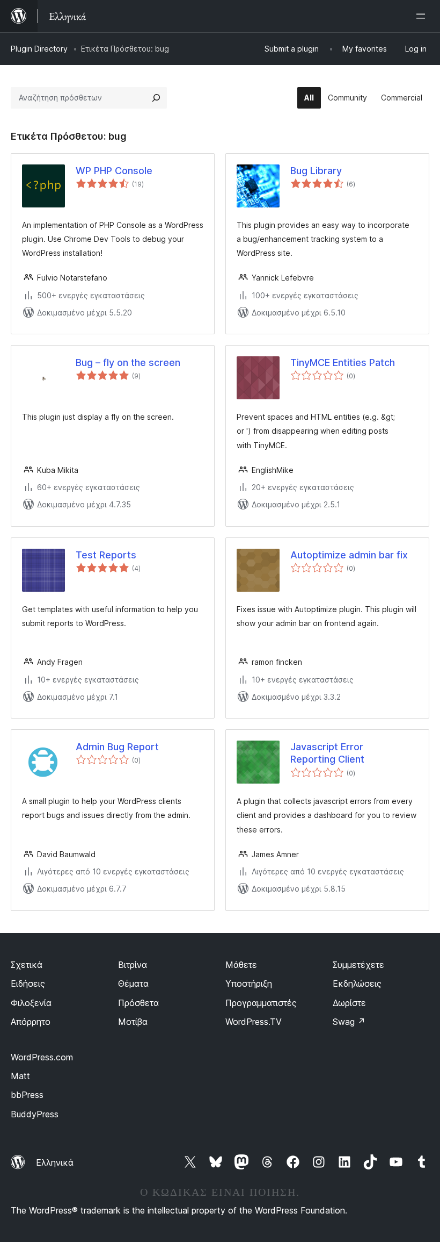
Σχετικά (26, 964)
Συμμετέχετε (358, 964)
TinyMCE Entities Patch (342, 362)
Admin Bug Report (117, 746)
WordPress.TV (253, 1021)
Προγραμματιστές (261, 1002)
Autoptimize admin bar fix (349, 555)
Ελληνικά (55, 1162)
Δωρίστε (349, 1002)
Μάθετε (241, 964)
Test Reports (106, 555)
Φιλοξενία (31, 1002)
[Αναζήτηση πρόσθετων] (156, 98)
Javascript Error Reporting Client (327, 753)
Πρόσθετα (138, 1002)
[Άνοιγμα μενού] (423, 16)
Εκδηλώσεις (357, 983)
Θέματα (133, 983)
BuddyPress (34, 1114)
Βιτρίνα (132, 964)
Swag (349, 1021)
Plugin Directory (39, 48)
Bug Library (316, 170)
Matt (20, 1076)
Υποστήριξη (248, 983)
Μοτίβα (133, 1021)
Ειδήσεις (28, 983)
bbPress (27, 1094)
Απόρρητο (30, 1021)
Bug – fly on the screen (128, 362)
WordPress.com (42, 1057)
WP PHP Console (114, 170)
